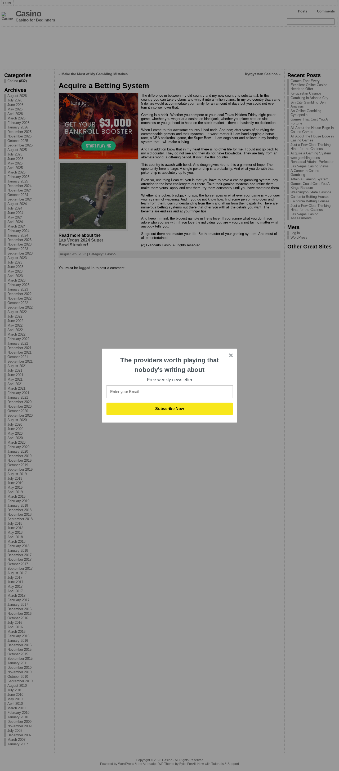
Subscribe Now (169, 408)
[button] (169, 365)
